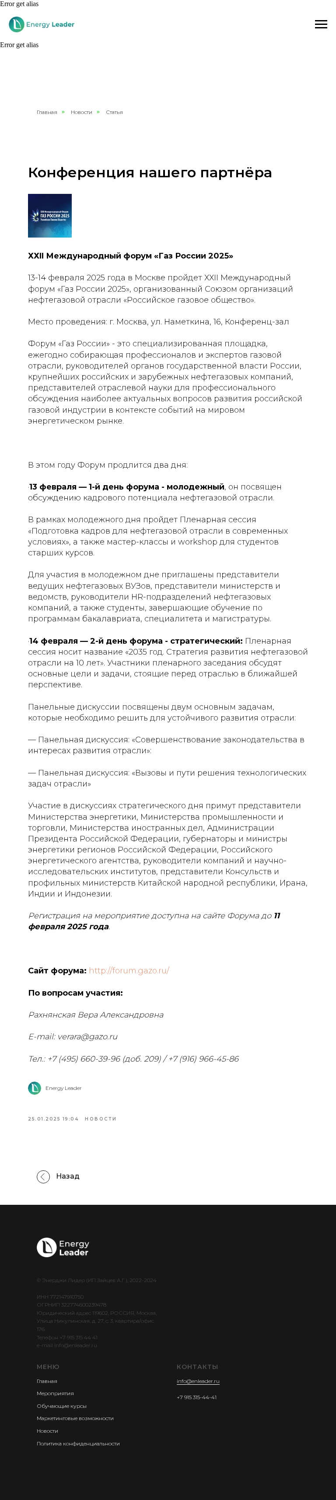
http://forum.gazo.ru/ (129, 971)
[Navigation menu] (321, 24)
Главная (47, 112)
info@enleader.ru (198, 1381)
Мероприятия (55, 1393)
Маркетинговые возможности (75, 1418)
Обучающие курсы (62, 1406)
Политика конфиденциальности (78, 1443)
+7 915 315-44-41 (197, 1397)
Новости (81, 112)
